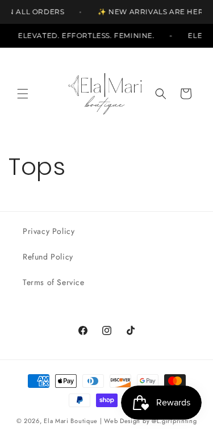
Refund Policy (48, 256)
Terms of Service (54, 282)
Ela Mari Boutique (71, 420)
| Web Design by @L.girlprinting (148, 420)
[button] (22, 93)
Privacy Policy (48, 231)
